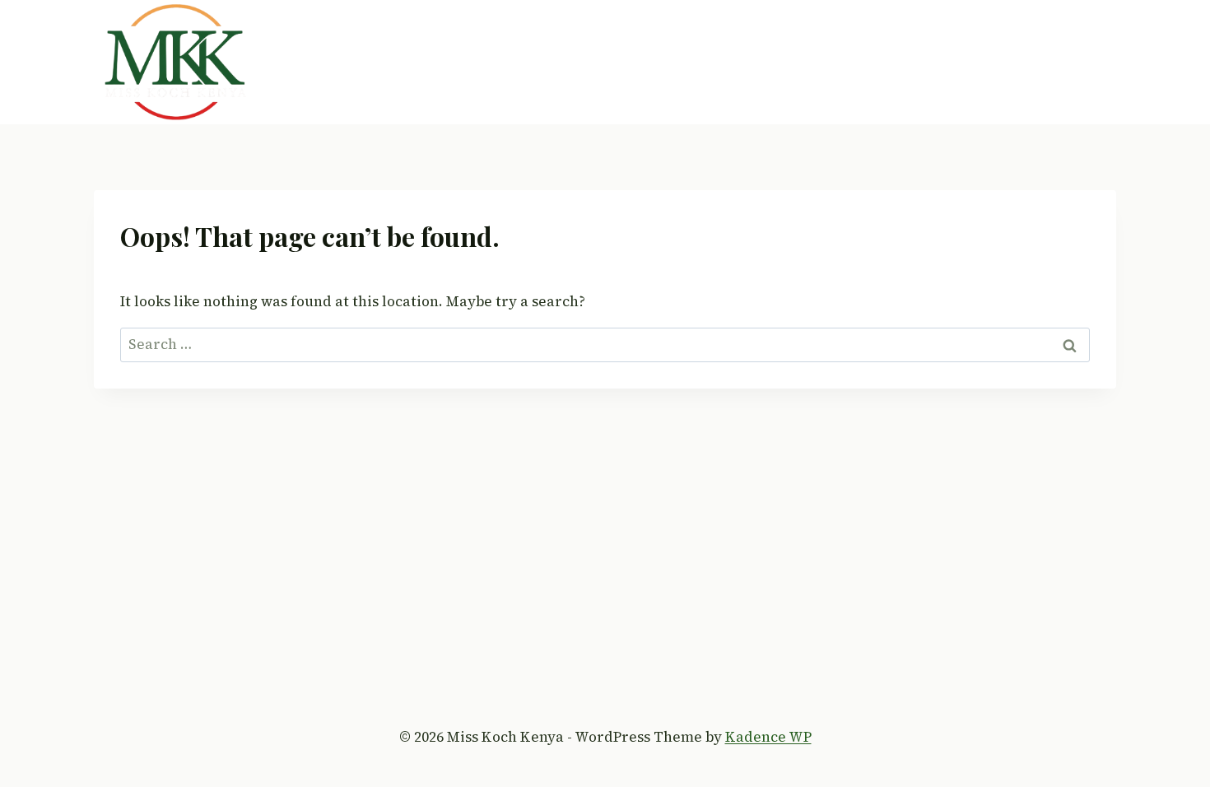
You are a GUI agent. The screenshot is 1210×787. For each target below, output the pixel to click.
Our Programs (642, 61)
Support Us (869, 61)
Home (462, 61)
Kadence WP (768, 737)
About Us (537, 61)
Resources (968, 61)
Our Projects (761, 61)
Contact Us (1066, 61)
